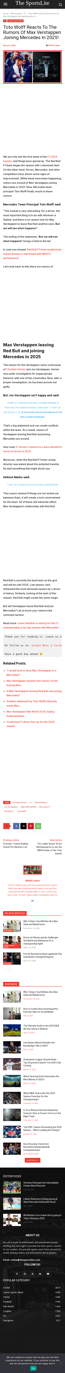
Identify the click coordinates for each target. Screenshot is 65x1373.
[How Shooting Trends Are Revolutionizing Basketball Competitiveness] (12, 1149)
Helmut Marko (41, 802)
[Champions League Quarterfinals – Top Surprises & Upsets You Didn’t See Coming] (12, 1064)
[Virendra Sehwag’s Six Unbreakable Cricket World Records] (12, 1187)
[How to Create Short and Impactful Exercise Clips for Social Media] (12, 1013)
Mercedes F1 (44, 807)
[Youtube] (48, 1274)
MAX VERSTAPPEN (28, 807)
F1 (25, 13)
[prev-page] (5, 970)
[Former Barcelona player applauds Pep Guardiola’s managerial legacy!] (12, 958)
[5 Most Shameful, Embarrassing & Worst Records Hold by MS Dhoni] (12, 1204)
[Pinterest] (31, 826)
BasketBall (8, 930)
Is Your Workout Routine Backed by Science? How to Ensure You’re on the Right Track (42, 1113)
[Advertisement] (32, 121)
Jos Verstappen (11, 807)
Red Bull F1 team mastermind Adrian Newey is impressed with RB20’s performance (32, 254)
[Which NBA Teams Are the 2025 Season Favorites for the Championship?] (12, 1098)
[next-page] (10, 970)
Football (7, 963)
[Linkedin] (32, 900)
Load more (31, 1160)
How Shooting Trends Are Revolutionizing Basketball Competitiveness (36, 1147)
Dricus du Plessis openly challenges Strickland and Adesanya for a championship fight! (40, 940)
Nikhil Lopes (54, 45)
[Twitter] (32, 1274)
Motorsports (16, 13)
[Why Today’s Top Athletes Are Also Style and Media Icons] (12, 926)
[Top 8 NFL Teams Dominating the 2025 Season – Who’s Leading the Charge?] (12, 1132)
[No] (61, 1363)
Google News (40, 645)
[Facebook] (16, 826)
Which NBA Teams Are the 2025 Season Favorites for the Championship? (39, 1096)
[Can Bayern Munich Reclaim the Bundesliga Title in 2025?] (12, 1047)
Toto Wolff (21, 811)
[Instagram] (25, 1274)
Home (6, 13)
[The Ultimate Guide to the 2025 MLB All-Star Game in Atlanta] (12, 1030)
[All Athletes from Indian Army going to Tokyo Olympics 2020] (12, 1220)
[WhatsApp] (38, 826)
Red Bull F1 (9, 811)
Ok (33, 1368)
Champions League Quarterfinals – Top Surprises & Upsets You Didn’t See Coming (42, 1062)
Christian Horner (16, 369)
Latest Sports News (15, 21)
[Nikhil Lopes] (32, 870)
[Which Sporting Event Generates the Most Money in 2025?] (12, 1081)
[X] (23, 826)
